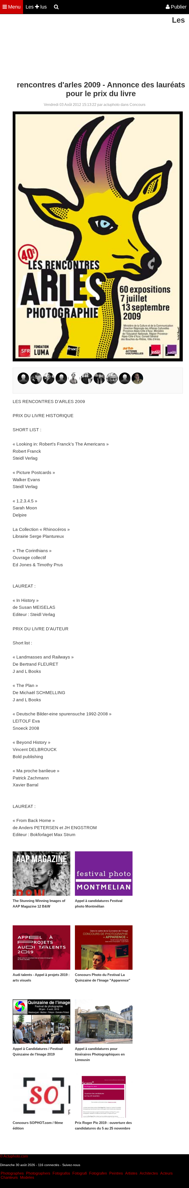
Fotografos (61, 1173)
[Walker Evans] (48, 382)
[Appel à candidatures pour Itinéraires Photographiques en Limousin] (104, 1021)
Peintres (116, 1173)
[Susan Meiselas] (86, 382)
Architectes (149, 1173)
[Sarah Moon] (99, 382)
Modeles (27, 1177)
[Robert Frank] (74, 382)
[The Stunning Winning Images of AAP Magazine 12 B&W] (41, 873)
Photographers (38, 1173)
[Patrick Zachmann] (137, 382)
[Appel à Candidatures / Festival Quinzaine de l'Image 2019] (41, 1021)
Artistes (131, 1173)
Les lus (36, 7)
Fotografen (98, 1173)
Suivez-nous (71, 1165)
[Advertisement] (84, 48)
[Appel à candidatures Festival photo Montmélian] (104, 873)
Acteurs (166, 1173)
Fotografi (79, 1173)
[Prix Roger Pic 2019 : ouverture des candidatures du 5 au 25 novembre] (104, 1095)
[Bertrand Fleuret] (61, 382)
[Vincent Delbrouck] (23, 382)
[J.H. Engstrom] (36, 382)
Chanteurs (9, 1177)
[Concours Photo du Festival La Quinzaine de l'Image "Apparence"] (104, 947)
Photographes (12, 1173)
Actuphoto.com (15, 1156)
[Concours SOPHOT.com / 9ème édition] (41, 1095)
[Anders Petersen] (112, 382)
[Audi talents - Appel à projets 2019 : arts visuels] (41, 947)
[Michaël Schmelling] (124, 382)
